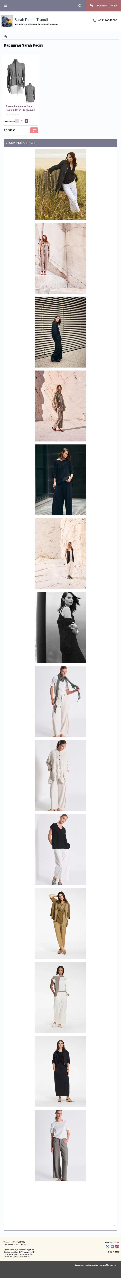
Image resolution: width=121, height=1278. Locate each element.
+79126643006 (107, 20)
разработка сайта (91, 1265)
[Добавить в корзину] (34, 130)
